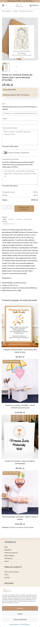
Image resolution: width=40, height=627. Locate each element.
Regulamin (8, 550)
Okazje (15, 11)
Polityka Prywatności (14, 624)
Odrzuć (20, 614)
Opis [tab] (4, 219)
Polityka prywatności (11, 553)
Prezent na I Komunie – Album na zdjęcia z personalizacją (20, 462)
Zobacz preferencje (20, 620)
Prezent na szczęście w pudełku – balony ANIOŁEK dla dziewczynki (20, 406)
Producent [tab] (28, 219)
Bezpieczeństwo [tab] (9, 224)
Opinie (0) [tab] (11, 219)
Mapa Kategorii (9, 556)
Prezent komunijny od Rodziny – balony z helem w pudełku (20, 518)
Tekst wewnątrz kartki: (13, 128)
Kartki (26, 527)
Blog (6, 547)
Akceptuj (20, 608)
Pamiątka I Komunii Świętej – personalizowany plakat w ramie (20, 351)
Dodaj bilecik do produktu (10, 159)
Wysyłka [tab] (19, 219)
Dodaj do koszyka (24, 209)
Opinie (7, 561)
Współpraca (8, 558)
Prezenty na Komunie (26, 11)
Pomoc (7, 575)
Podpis (7, 119)
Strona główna (7, 11)
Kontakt (7, 578)
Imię (7, 104)
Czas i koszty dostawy (12, 572)
